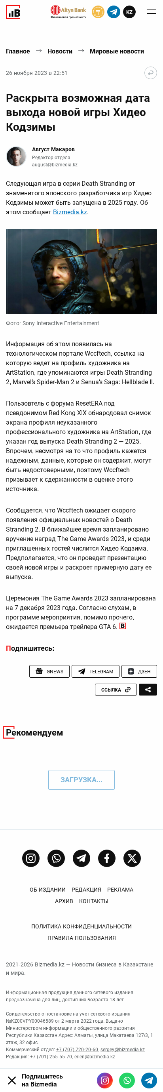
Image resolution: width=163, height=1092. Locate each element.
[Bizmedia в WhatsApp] (127, 1080)
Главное (18, 51)
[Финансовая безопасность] (68, 12)
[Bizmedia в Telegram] (149, 1080)
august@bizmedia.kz (55, 165)
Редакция (86, 889)
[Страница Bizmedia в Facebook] (107, 858)
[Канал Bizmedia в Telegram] (81, 858)
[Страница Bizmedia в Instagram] (31, 858)
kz (129, 12)
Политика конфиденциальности (81, 926)
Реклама (120, 889)
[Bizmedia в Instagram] (105, 1080)
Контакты (93, 901)
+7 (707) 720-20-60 (77, 1049)
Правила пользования (81, 938)
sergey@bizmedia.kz (122, 1049)
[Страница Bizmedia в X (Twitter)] (132, 858)
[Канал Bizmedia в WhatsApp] (56, 858)
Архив (64, 901)
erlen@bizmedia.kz (94, 1057)
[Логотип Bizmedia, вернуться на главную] (13, 12)
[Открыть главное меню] (151, 11)
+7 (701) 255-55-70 (51, 1057)
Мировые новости (117, 51)
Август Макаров (53, 149)
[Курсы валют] (98, 12)
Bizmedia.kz (70, 212)
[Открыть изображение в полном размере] (81, 271)
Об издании (48, 889)
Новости (59, 51)
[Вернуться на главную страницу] (150, 73)
